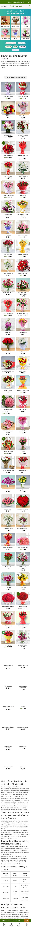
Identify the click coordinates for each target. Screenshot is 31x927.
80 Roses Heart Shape (22, 509)
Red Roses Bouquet (23, 96)
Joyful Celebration (8, 451)
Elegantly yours (23, 746)
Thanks (23, 451)
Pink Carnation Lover (23, 547)
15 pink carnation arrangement (23, 687)
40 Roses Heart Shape (22, 845)
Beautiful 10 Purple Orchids (22, 645)
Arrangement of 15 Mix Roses (8, 707)
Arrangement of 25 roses (8, 666)
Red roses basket (8, 155)
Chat (26, 920)
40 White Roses (23, 352)
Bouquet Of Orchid (8, 96)
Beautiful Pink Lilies (23, 665)
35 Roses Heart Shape (22, 727)
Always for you (8, 176)
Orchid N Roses (8, 235)
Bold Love (8, 490)
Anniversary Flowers (11, 43)
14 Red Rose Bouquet (8, 313)
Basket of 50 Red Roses (8, 606)
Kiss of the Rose (8, 254)
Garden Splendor (23, 883)
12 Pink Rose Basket (23, 235)
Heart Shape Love (8, 864)
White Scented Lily (8, 273)
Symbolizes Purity (8, 528)
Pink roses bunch (8, 409)
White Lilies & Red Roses (8, 371)
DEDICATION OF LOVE (22, 313)
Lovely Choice (8, 645)
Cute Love (8, 786)
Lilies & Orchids (8, 135)
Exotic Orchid (8, 587)
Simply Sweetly (23, 371)
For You (8, 883)
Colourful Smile (23, 332)
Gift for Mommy (23, 116)
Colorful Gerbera (8, 805)
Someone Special (8, 767)
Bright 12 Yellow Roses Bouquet (23, 825)
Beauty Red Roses (22, 273)
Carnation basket (8, 509)
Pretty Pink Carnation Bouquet (8, 825)
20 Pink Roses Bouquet (8, 195)
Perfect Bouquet (8, 390)
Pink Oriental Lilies (22, 864)
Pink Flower (22, 46)
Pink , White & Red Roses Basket (22, 293)
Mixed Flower (15, 50)
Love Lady (22, 767)
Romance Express (22, 805)
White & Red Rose (23, 409)
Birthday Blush (22, 431)
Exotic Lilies (23, 587)
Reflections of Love (23, 626)
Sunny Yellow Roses (23, 490)
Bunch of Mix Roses (8, 547)
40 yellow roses (23, 786)
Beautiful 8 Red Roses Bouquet (22, 156)
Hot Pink (23, 706)
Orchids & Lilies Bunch (22, 528)
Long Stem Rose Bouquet (8, 747)
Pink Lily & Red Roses (8, 292)
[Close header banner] (29, 2)
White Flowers (21, 43)
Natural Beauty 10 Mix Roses (22, 215)
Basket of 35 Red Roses (8, 727)
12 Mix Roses (8, 116)
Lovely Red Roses (23, 470)
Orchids (15, 46)
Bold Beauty (8, 566)
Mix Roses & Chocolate (8, 470)
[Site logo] (17, 6)
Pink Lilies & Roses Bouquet (8, 431)
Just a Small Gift (8, 845)
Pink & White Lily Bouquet (23, 567)
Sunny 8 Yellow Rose (23, 254)
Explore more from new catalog (15, 77)
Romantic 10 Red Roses (23, 390)
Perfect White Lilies (23, 176)
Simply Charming (23, 606)
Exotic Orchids (8, 686)
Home (8, 13)
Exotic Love (8, 332)
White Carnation (8, 626)
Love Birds (8, 352)
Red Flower (8, 46)
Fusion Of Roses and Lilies (23, 135)
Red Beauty (23, 195)
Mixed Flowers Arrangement (8, 215)
